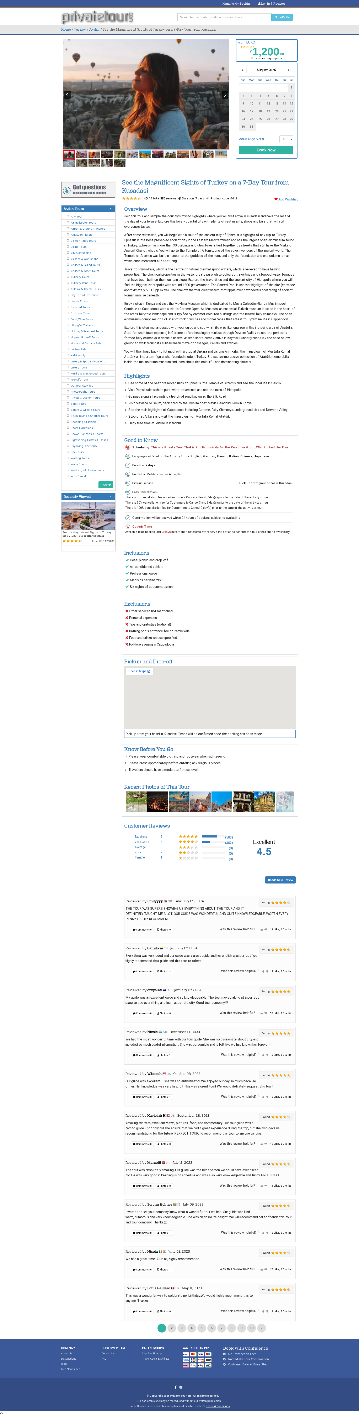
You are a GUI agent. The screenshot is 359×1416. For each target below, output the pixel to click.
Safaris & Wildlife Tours (85, 410)
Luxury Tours (79, 367)
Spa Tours (77, 452)
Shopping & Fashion (83, 422)
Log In (265, 3)
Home (66, 29)
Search (106, 485)
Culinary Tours (80, 277)
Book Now (266, 149)
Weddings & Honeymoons (87, 470)
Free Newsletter (70, 1369)
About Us (66, 1353)
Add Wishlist (288, 199)
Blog (64, 1364)
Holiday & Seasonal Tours (87, 331)
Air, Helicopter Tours (83, 222)
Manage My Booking (237, 3)
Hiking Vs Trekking (82, 325)
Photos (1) (165, 1055)
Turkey (80, 29)
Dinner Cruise (79, 301)
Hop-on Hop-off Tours (85, 337)
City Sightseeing (81, 253)
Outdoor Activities (82, 385)
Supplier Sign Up (152, 1353)
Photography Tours (83, 391)
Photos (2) (165, 971)
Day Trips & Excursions (85, 295)
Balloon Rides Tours (83, 241)
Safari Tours (78, 404)
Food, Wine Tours (82, 319)
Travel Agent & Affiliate (155, 1358)
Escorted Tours (80, 307)
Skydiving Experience (84, 446)
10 (251, 1328)
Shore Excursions (82, 428)
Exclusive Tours (81, 313)
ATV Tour (76, 216)
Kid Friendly (78, 355)
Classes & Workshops (84, 259)
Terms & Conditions (218, 1406)
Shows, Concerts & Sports (87, 434)
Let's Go (284, 17)
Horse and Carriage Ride (86, 343)
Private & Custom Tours (85, 397)
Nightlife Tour (79, 379)
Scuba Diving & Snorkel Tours (89, 416)
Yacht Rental (78, 476)
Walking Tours (80, 458)
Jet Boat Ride (78, 349)
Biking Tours (79, 247)
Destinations (68, 1358)
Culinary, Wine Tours (84, 283)
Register (279, 3)
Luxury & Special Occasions (88, 361)
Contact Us (108, 1353)
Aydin (94, 29)
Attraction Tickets (81, 234)
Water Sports (79, 464)
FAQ (104, 1358)
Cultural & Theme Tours (86, 289)
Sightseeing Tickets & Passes (89, 440)
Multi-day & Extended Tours (88, 373)
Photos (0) (165, 929)
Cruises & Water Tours (85, 271)
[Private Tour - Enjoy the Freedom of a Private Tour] (98, 17)
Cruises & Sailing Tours (85, 265)
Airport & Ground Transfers (88, 228)
